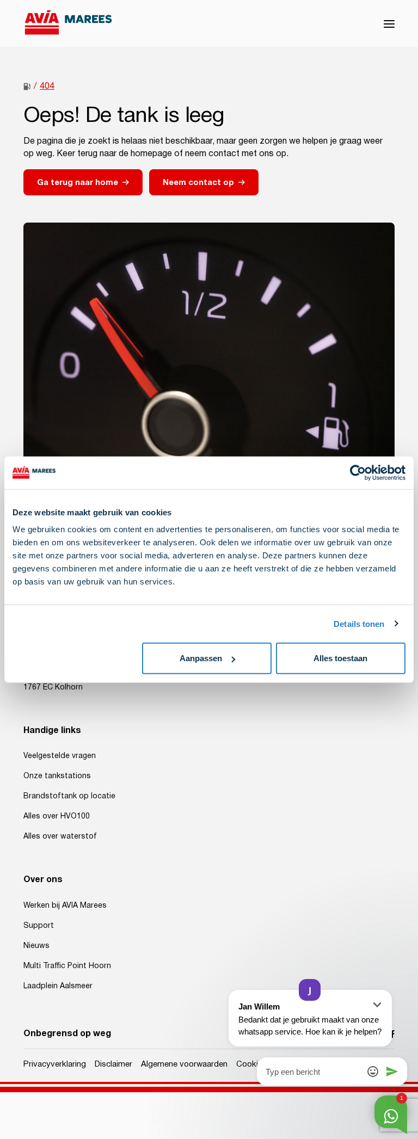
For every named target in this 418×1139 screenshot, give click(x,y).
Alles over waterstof (60, 836)
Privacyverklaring (54, 1064)
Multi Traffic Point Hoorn (67, 966)
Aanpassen (201, 658)
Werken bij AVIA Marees (65, 906)
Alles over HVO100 (56, 816)
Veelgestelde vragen (59, 756)
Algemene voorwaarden (184, 1064)
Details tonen (359, 623)
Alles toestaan (340, 658)
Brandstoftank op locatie (69, 796)
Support (38, 926)
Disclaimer (113, 1064)
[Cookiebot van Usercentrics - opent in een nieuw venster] (357, 472)
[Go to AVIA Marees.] (26, 86)
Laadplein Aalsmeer (58, 986)
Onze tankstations (57, 776)
